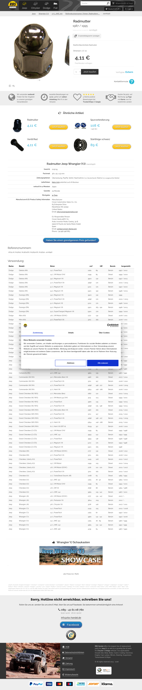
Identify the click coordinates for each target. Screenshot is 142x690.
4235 (89, 529)
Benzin (110, 270)
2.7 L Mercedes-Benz (57, 393)
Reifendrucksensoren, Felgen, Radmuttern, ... (82, 14)
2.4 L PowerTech (56, 459)
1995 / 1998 (123, 430)
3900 (90, 278)
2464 (89, 270)
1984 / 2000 (123, 480)
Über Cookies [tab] (104, 333)
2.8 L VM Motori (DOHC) (58, 315)
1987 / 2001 (123, 492)
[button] (113, 9)
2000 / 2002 (123, 348)
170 (97, 283)
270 (97, 311)
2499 (89, 274)
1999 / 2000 (123, 274)
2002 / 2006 (123, 508)
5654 (89, 389)
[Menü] (110, 668)
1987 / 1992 (123, 373)
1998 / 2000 (123, 303)
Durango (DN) (24, 295)
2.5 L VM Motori (55, 463)
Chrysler (35, 8)
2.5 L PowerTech (56, 270)
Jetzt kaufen (89, 71)
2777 (89, 315)
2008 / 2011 (123, 315)
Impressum (69, 669)
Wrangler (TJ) (24, 508)
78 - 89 (98, 521)
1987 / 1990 (123, 529)
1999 (120, 295)
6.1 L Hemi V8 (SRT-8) (58, 426)
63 (97, 476)
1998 (120, 447)
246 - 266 (99, 389)
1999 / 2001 (123, 328)
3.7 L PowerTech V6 (57, 320)
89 (97, 270)
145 (97, 402)
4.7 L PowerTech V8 (57, 283)
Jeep (24, 8)
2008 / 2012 (123, 451)
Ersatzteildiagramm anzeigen (88, 36)
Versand (68, 658)
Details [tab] (71, 333)
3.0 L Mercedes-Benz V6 (59, 377)
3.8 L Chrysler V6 (56, 504)
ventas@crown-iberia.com (67, 229)
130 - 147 (99, 496)
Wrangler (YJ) (44, 14)
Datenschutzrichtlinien (74, 652)
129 (97, 373)
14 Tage (55, 195)
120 (97, 393)
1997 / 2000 (123, 287)
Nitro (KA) (22, 315)
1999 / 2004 (123, 402)
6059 (90, 426)
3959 (89, 434)
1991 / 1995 (123, 525)
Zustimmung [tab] (38, 333)
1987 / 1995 (123, 521)
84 (97, 529)
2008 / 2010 (123, 356)
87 (97, 512)
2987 (89, 377)
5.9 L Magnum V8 (56, 291)
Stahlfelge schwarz (100, 139)
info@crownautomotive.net (67, 212)
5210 (89, 287)
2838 (89, 369)
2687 (89, 393)
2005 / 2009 (123, 418)
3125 (89, 398)
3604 (89, 500)
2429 (89, 459)
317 (97, 426)
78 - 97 (98, 480)
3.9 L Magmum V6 (56, 278)
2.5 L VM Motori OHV (57, 274)
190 (97, 291)
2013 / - (121, 352)
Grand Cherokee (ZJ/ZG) (28, 430)
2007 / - (122, 496)
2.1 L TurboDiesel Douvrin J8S (60, 476)
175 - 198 (99, 406)
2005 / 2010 (123, 410)
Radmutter (32, 120)
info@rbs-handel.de (71, 617)
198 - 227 (99, 385)
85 (97, 274)
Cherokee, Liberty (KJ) (27, 459)
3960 (89, 402)
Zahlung (68, 663)
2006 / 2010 (123, 381)
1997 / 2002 (123, 270)
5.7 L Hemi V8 (55, 389)
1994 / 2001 (123, 484)
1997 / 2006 (123, 517)
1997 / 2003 (123, 278)
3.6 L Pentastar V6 (56, 500)
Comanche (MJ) (24, 369)
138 (97, 439)
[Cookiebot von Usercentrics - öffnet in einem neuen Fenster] (108, 325)
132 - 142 (99, 517)
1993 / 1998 (123, 443)
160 (97, 320)
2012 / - (121, 500)
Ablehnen (70, 363)
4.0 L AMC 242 (55, 373)
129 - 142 (99, 492)
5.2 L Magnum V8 (56, 287)
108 (97, 459)
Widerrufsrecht (71, 674)
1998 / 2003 (123, 291)
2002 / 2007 (123, 459)
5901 (89, 291)
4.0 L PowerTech (56, 402)
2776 (89, 467)
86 (97, 369)
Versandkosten (22, 102)
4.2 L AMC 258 (55, 529)
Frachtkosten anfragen (83, 63)
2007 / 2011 (123, 504)
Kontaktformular (121, 81)
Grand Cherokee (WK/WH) (28, 410)
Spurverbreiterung (99, 120)
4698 (89, 283)
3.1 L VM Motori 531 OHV (59, 398)
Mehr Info (55, 182)
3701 (89, 320)
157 (97, 381)
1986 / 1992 (123, 361)
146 (97, 504)
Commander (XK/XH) (26, 377)
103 (97, 398)
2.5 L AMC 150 (57, 14)
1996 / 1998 (123, 439)
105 (97, 463)
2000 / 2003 (123, 283)
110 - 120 (99, 467)
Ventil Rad (32, 139)
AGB (67, 647)
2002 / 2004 (123, 393)
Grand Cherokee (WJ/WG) (28, 393)
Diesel (110, 274)
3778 (89, 504)
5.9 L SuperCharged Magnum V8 (62, 311)
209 (97, 500)
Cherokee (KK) (24, 451)
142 (97, 434)
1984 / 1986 (123, 488)
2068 (89, 476)
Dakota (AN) (23, 270)
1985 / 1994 (123, 476)
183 (97, 447)
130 (97, 278)
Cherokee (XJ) (24, 476)
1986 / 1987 (123, 369)
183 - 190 (99, 307)
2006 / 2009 (123, 385)
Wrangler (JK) (24, 496)
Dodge (46, 8)
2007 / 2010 (123, 377)
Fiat (55, 8)
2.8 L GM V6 (54, 369)
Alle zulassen (103, 363)
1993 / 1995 (123, 434)
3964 (89, 373)
